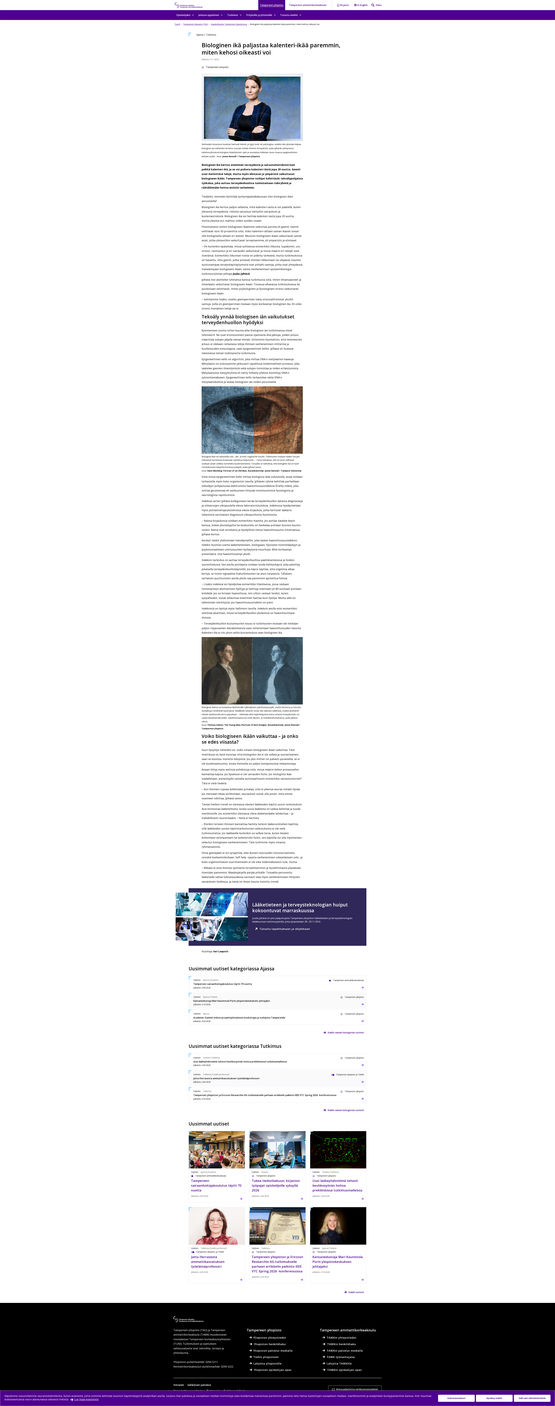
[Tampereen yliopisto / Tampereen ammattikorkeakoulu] (191, 5)
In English (362, 5)
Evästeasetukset (456, 1398)
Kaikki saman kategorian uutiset (346, 1032)
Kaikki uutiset (356, 1292)
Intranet (178, 1385)
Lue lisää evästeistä (86, 1399)
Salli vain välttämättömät (532, 1398)
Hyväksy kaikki (494, 1398)
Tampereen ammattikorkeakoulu (307, 5)
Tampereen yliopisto (271, 5)
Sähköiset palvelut (199, 1385)
